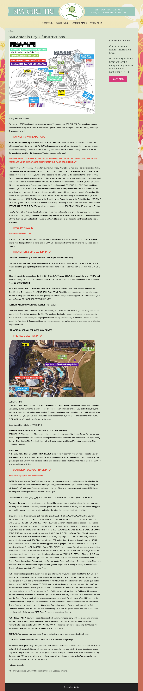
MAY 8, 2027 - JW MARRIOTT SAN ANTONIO (109, 13)
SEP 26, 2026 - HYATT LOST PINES (109, 10)
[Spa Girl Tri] (71, 19)
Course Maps (79, 23)
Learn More (118, 79)
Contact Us (96, 23)
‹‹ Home (11, 31)
